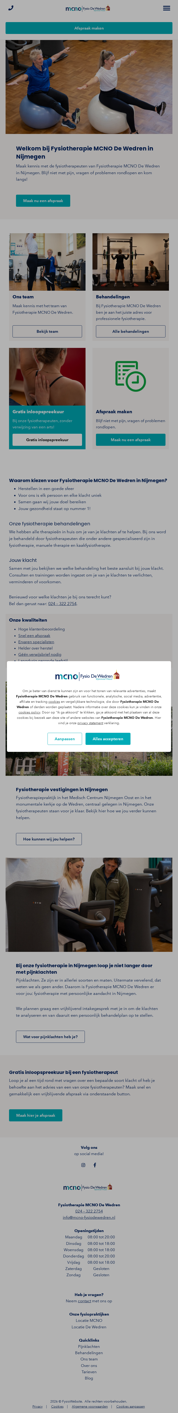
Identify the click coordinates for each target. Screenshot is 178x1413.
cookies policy (29, 712)
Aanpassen (65, 738)
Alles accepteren (108, 738)
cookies (54, 702)
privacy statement (90, 723)
